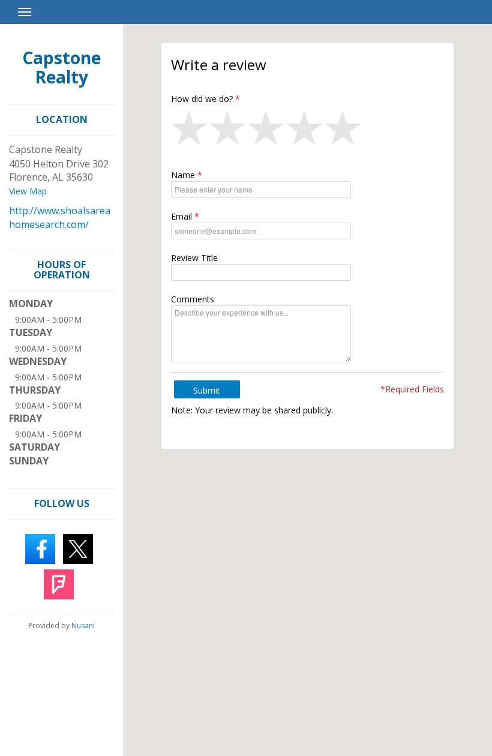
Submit (206, 390)
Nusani (83, 625)
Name (183, 175)
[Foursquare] (59, 583)
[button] (190, 131)
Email (181, 216)
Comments (192, 299)
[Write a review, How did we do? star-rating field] (308, 131)
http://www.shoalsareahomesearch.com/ (59, 217)
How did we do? (202, 98)
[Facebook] (40, 547)
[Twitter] (78, 547)
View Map (28, 191)
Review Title (194, 257)
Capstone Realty (61, 67)
